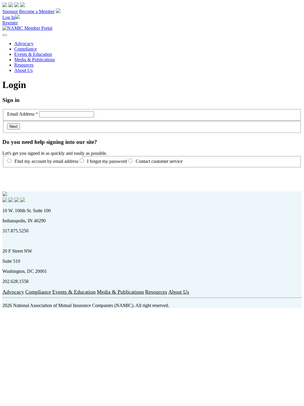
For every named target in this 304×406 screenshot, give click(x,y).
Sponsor (10, 11)
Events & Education (33, 54)
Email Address (20, 114)
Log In (8, 17)
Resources (24, 64)
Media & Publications (34, 59)
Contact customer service (159, 161)
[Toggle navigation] (4, 35)
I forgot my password (107, 161)
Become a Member (37, 11)
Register (10, 22)
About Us (23, 70)
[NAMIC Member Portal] (27, 28)
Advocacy (24, 43)
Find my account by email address (46, 161)
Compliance (25, 48)
